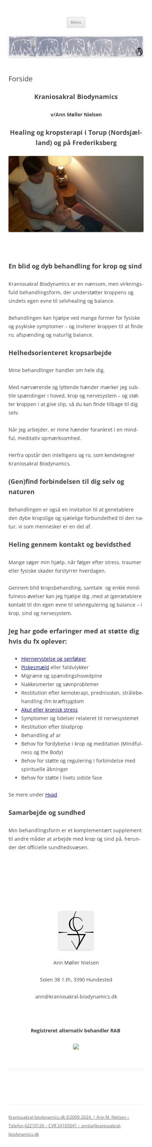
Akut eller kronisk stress (49, 709)
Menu (76, 22)
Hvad (51, 794)
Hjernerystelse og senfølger (53, 658)
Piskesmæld (35, 667)
